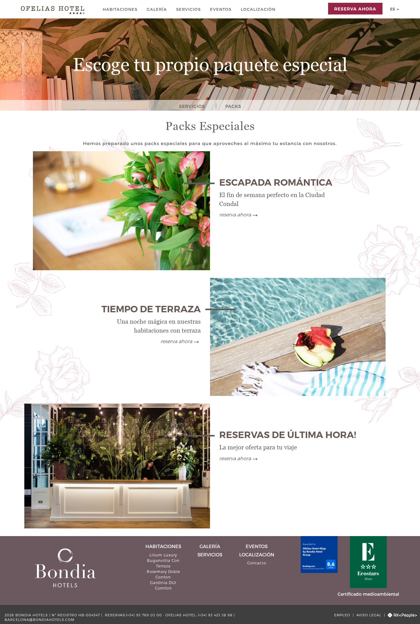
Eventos (221, 9)
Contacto (256, 563)
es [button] (393, 9)
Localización (259, 9)
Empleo (342, 615)
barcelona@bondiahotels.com (39, 620)
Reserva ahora (235, 214)
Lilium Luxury (163, 555)
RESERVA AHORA (355, 9)
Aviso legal (369, 615)
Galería (157, 9)
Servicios (189, 9)
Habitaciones (121, 9)
